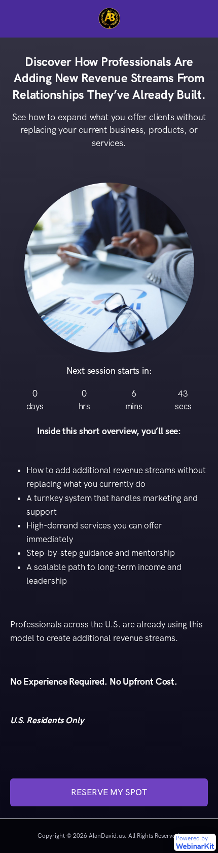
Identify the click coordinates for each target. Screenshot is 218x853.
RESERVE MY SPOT (109, 792)
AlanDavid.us (107, 835)
